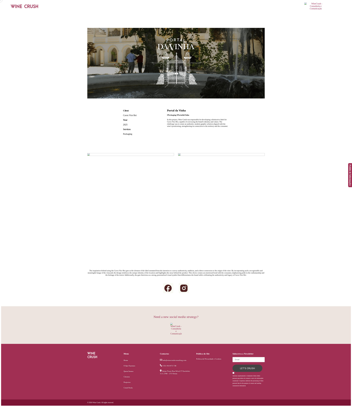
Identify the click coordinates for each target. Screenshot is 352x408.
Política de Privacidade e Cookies (208, 359)
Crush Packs (128, 388)
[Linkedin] (270, 6)
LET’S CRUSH (247, 368)
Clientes (127, 377)
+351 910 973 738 (169, 366)
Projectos (127, 382)
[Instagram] (273, 6)
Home (126, 360)
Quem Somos (128, 371)
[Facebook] (268, 6)
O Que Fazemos (129, 366)
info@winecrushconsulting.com (174, 360)
